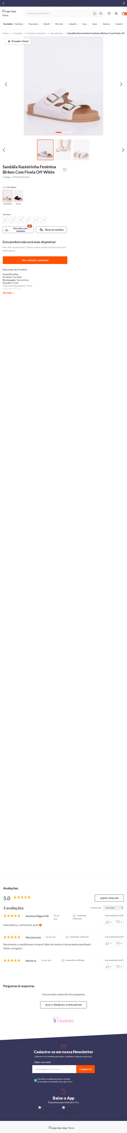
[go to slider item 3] (70, 132)
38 (36, 220)
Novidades (8, 24)
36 (20, 220)
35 (13, 220)
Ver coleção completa (35, 260)
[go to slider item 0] (45, 150)
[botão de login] (116, 13)
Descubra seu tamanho (20, 229)
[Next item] (124, 3)
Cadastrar (85, 1069)
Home (6, 33)
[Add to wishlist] (64, 169)
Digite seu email (42, 1062)
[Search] (101, 13)
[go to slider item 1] (63, 150)
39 (43, 220)
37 (28, 220)
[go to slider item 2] (81, 150)
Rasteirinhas (56, 33)
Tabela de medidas (54, 229)
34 (5, 220)
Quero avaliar (109, 898)
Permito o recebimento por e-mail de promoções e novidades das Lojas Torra (55, 1080)
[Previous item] (3, 3)
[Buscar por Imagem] (94, 13)
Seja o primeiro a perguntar (63, 1004)
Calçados (17, 33)
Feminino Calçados (36, 33)
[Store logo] (11, 13)
